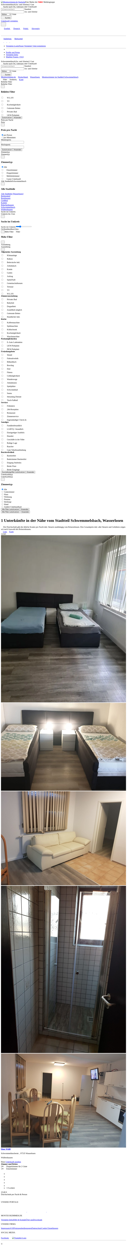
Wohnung (8, 497)
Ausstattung (5, 245)
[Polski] (7, 42)
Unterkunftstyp (7, 474)
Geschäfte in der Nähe (15, 439)
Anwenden (24, 509)
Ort (2, 229)
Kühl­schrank (12, 329)
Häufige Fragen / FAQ (15, 57)
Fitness (9, 372)
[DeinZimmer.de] (59, 1211)
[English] (2, 42)
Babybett (10, 303)
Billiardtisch (11, 362)
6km (9, 229)
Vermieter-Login (12, 46)
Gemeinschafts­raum (14, 283)
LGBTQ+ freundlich (15, 429)
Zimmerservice (13, 416)
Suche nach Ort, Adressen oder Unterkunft (20, 7)
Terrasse (10, 287)
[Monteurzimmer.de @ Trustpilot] (19, 1238)
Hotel (6, 504)
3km (5, 229)
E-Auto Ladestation (14, 342)
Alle (5, 167)
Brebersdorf (5, 196)
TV (8, 101)
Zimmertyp (5, 152)
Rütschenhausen (7, 205)
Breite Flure (11, 466)
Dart (8, 369)
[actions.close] (3, 86)
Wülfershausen (7, 209)
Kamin (9, 269)
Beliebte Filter (6, 82)
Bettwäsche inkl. (13, 262)
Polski (25, 28)
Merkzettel (18, 39)
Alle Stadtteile (6, 181)
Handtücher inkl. (13, 317)
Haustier (10, 436)
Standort (27, 9)
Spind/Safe (11, 280)
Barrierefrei (11, 456)
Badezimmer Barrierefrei (16, 459)
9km (12, 229)
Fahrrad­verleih (12, 358)
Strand (9, 355)
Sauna (9, 393)
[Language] (3, 24)
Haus (6, 494)
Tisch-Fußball (12, 400)
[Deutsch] (4, 42)
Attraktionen (12, 383)
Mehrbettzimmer (13, 176)
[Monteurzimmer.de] (13, 1211)
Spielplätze (11, 386)
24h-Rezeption (12, 409)
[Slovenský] (10, 42)
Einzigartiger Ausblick (15, 433)
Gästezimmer (9, 492)
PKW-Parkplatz (13, 349)
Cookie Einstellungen (49, 1228)
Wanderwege (12, 379)
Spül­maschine (12, 326)
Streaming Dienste (14, 397)
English (7, 28)
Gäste (14, 14)
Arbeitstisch (11, 266)
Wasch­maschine (13, 336)
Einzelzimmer (12, 170)
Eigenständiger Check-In (16, 420)
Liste (5, 532)
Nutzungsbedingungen (23, 1228)
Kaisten (4, 203)
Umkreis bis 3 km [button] (8, 214)
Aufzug (10, 276)
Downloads (37, 1220)
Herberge (7, 502)
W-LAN (10, 98)
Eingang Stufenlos (14, 463)
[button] (4, 33)
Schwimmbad (12, 390)
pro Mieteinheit (10, 137)
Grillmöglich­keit (13, 376)
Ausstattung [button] (5, 247)
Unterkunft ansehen (13, 1162)
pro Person (8, 135)
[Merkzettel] (19, 21)
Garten (9, 273)
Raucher (10, 446)
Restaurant (11, 413)
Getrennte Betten (13, 108)
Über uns (29, 1220)
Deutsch (16, 28)
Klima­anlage (12, 255)
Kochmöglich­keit (13, 105)
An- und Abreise (30, 12)
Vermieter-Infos (12, 55)
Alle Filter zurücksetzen (10, 509)
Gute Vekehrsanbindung (16, 450)
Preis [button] (3, 122)
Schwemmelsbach (8, 207)
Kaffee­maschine (13, 323)
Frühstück (11, 406)
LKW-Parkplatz (13, 115)
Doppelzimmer (12, 173)
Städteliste (7, 39)
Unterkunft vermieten (9, 21)
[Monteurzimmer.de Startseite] (13, 2)
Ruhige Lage (12, 443)
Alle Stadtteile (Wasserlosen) (12, 194)
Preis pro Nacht (7, 120)
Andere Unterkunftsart (13, 507)
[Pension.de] (36, 1211)
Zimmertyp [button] (5, 154)
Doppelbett (11, 306)
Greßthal (4, 200)
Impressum (5, 1228)
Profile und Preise (13, 52)
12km (16, 229)
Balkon (10, 259)
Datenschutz (36, 1228)
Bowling (10, 365)
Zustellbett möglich (14, 310)
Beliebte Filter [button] (6, 84)
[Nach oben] (2, 1198)
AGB (12, 1228)
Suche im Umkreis (8, 212)
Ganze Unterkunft (14, 179)
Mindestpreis (6, 140)
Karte (21, 80)
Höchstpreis (5, 145)
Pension (7, 499)
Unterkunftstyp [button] (7, 477)
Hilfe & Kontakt (19, 1220)
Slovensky (36, 28)
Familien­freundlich (14, 426)
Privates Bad (12, 112)
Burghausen (5, 198)
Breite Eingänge (13, 470)
